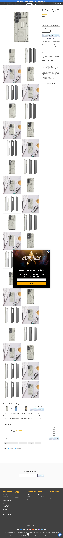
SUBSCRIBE (31, 283)
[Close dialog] (48, 252)
